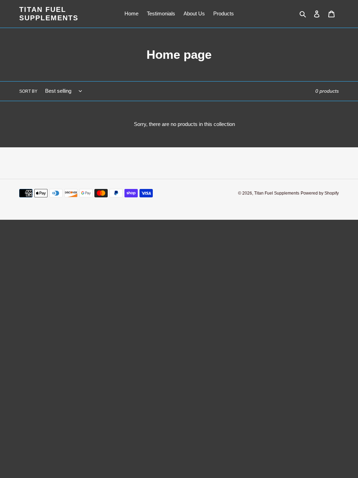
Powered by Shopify (320, 193)
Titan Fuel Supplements (48, 14)
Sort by (28, 91)
